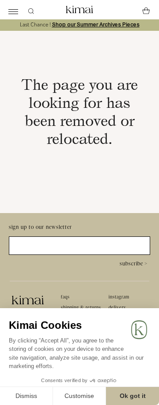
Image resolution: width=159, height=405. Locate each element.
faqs (65, 297)
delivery (117, 307)
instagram (119, 297)
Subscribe (134, 263)
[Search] (30, 9)
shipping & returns (81, 307)
